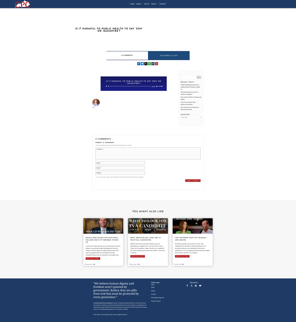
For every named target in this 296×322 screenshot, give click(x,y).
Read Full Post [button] (93, 258)
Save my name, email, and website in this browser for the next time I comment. (120, 177)
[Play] (106, 86)
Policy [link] (147, 4)
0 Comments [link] (127, 55)
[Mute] (157, 86)
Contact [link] (162, 4)
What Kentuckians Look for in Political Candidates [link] (148, 242)
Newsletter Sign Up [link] (157, 297)
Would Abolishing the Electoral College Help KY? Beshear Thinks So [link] (190, 87)
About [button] (138, 4)
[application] (133, 86)
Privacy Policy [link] (155, 301)
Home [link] (132, 4)
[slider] (160, 86)
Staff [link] (152, 287)
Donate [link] (153, 294)
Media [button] (153, 4)
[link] (22, 7)
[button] (198, 77)
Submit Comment (192, 180)
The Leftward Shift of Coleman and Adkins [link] (193, 242)
